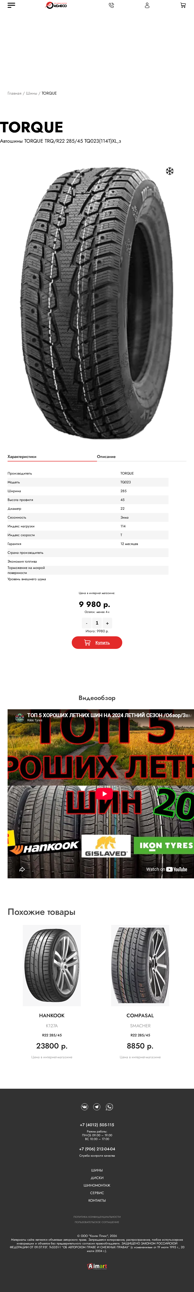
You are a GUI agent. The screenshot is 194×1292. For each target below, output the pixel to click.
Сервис (97, 1192)
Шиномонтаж (97, 1185)
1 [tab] (97, 452)
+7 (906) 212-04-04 (97, 1149)
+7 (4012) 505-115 (97, 1125)
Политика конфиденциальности (97, 1217)
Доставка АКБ (117, 1283)
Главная (14, 93)
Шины (31, 93)
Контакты (97, 1200)
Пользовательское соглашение (97, 1222)
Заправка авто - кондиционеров (166, 1283)
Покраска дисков (74, 1283)
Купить (102, 642)
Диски (97, 1177)
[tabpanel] (97, 303)
